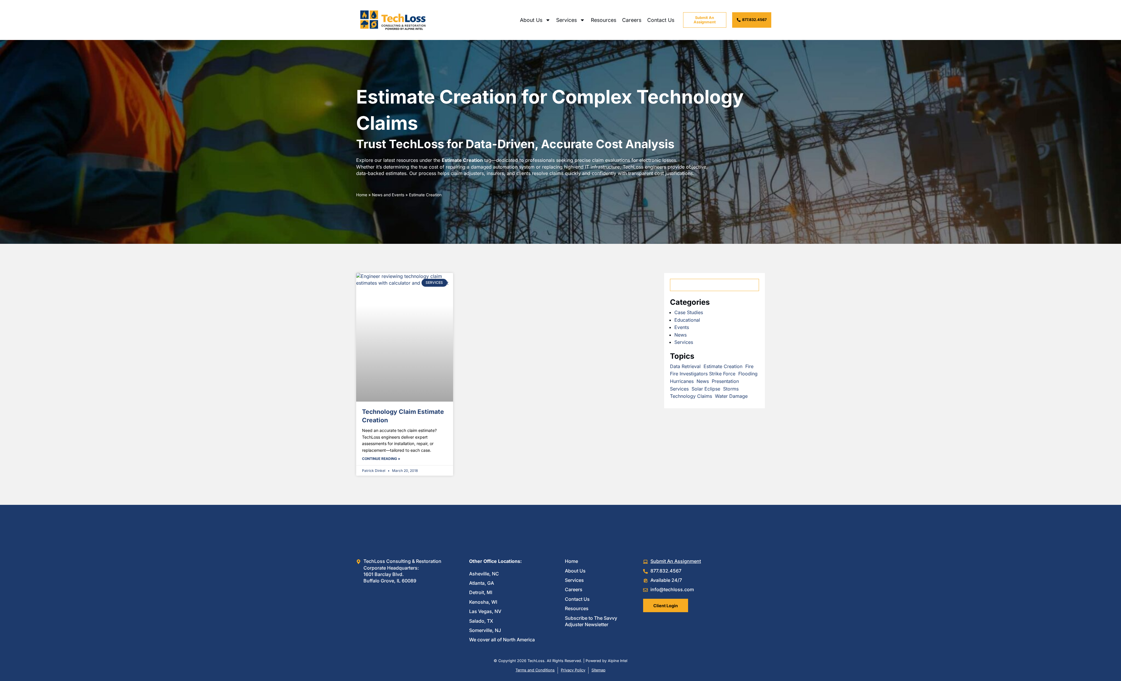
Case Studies (688, 312)
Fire (749, 366)
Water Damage (731, 396)
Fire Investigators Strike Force (702, 374)
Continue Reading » (381, 458)
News (680, 335)
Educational (687, 320)
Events (681, 327)
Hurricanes (682, 381)
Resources (603, 20)
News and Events (388, 194)
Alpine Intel (617, 661)
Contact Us (660, 20)
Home (361, 194)
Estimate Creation (723, 366)
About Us (531, 20)
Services (566, 20)
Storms (731, 389)
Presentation (725, 381)
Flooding (748, 374)
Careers (631, 20)
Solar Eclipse (706, 389)
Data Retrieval (685, 366)
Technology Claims (691, 396)
